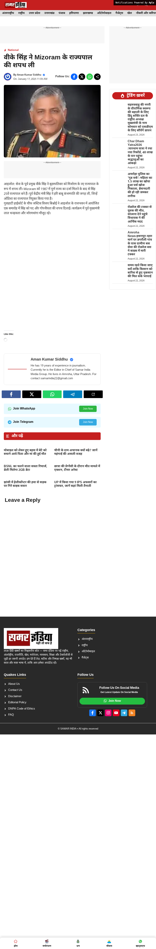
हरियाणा (74, 13)
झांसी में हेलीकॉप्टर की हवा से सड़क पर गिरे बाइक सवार (25, 484)
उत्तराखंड (49, 13)
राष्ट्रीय (21, 13)
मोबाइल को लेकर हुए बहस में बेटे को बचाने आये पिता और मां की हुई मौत (25, 452)
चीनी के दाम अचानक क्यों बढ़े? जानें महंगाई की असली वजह (75, 452)
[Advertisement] (52, 247)
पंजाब (62, 13)
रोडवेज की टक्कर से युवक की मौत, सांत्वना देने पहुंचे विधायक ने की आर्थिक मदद (140, 214)
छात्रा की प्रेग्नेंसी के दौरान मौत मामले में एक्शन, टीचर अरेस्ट (77, 468)
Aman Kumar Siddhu (29, 75)
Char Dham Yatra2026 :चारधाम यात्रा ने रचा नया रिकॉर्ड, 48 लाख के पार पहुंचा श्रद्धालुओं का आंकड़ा (140, 152)
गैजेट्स (119, 13)
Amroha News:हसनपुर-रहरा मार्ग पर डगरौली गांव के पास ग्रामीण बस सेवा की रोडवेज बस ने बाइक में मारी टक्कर (140, 244)
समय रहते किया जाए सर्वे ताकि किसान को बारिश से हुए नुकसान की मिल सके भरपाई (140, 271)
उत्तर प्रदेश (34, 13)
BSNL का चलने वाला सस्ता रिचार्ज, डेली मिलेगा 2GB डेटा (25, 468)
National (13, 50)
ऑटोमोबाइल (104, 13)
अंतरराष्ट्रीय (8, 13)
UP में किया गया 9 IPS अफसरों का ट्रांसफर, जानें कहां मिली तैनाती (75, 484)
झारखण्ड (88, 13)
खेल (129, 13)
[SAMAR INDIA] (16, 5)
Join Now (88, 408)
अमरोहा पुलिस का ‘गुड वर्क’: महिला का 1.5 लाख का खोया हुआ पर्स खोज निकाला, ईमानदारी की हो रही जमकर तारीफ (140, 185)
